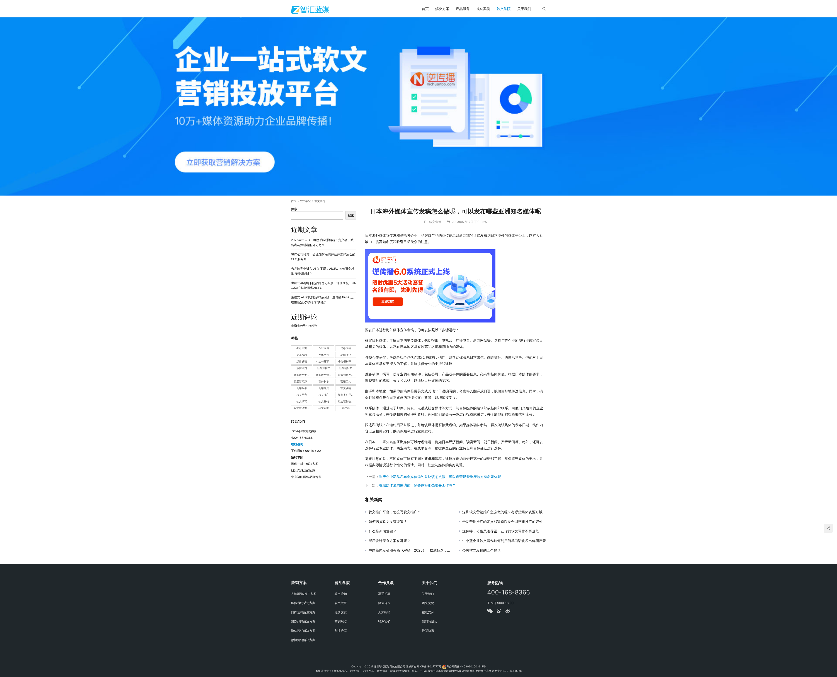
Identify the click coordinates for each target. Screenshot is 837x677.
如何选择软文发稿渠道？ (388, 521)
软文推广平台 (346, 394)
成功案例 (483, 9)
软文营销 (435, 222)
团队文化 (428, 603)
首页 (425, 9)
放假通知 (301, 368)
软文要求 (323, 408)
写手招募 (384, 594)
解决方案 (442, 9)
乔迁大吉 (301, 348)
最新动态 (428, 630)
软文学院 (504, 9)
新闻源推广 (323, 368)
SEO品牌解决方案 (303, 621)
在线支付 (428, 612)
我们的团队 (429, 621)
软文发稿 (345, 388)
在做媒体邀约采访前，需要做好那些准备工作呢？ (417, 485)
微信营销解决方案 (303, 630)
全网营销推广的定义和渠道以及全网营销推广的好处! (502, 521)
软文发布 (368, 670)
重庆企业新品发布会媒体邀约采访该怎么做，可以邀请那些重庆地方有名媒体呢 (440, 476)
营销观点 (341, 621)
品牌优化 (345, 354)
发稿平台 (323, 354)
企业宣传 (323, 348)
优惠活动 (345, 348)
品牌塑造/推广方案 (303, 594)
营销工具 (345, 381)
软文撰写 (301, 401)
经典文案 (341, 612)
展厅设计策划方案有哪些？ (389, 541)
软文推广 (323, 394)
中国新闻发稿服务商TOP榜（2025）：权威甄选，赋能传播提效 (410, 550)
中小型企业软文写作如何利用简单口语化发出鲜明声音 (504, 541)
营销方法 (323, 388)
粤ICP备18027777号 (429, 666)
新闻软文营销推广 (325, 374)
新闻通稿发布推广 (347, 374)
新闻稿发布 (345, 368)
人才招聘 (384, 612)
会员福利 (301, 354)
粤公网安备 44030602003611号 (466, 666)
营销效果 (301, 388)
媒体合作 (384, 603)
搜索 (294, 209)
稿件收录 (323, 381)
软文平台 (301, 394)
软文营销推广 (302, 408)
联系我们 (384, 621)
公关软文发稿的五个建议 (481, 550)
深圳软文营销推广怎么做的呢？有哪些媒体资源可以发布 (504, 512)
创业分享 (341, 630)
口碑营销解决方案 (303, 612)
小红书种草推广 (325, 361)
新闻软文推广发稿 (303, 374)
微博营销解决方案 (303, 640)
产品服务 (463, 9)
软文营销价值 (346, 401)
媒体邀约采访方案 (303, 603)
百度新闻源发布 (303, 381)
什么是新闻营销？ (382, 531)
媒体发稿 (301, 361)
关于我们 (524, 9)
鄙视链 (346, 408)
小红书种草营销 (347, 361)
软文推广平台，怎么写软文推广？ (395, 512)
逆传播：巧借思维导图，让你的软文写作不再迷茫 (500, 531)
